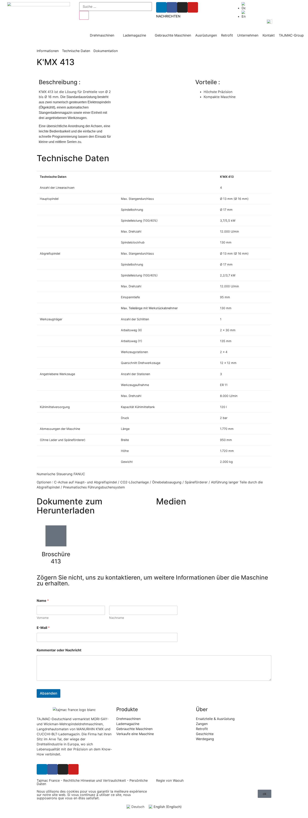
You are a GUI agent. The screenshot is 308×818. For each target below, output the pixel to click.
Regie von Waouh (170, 780)
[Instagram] (182, 7)
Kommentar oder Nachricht (59, 650)
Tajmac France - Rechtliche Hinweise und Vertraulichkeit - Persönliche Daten (92, 782)
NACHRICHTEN (168, 16)
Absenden (48, 693)
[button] (264, 794)
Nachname (116, 617)
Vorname (43, 617)
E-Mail (43, 628)
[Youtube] (193, 7)
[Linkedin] (161, 7)
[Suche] (84, 15)
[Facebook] (172, 7)
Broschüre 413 (56, 558)
